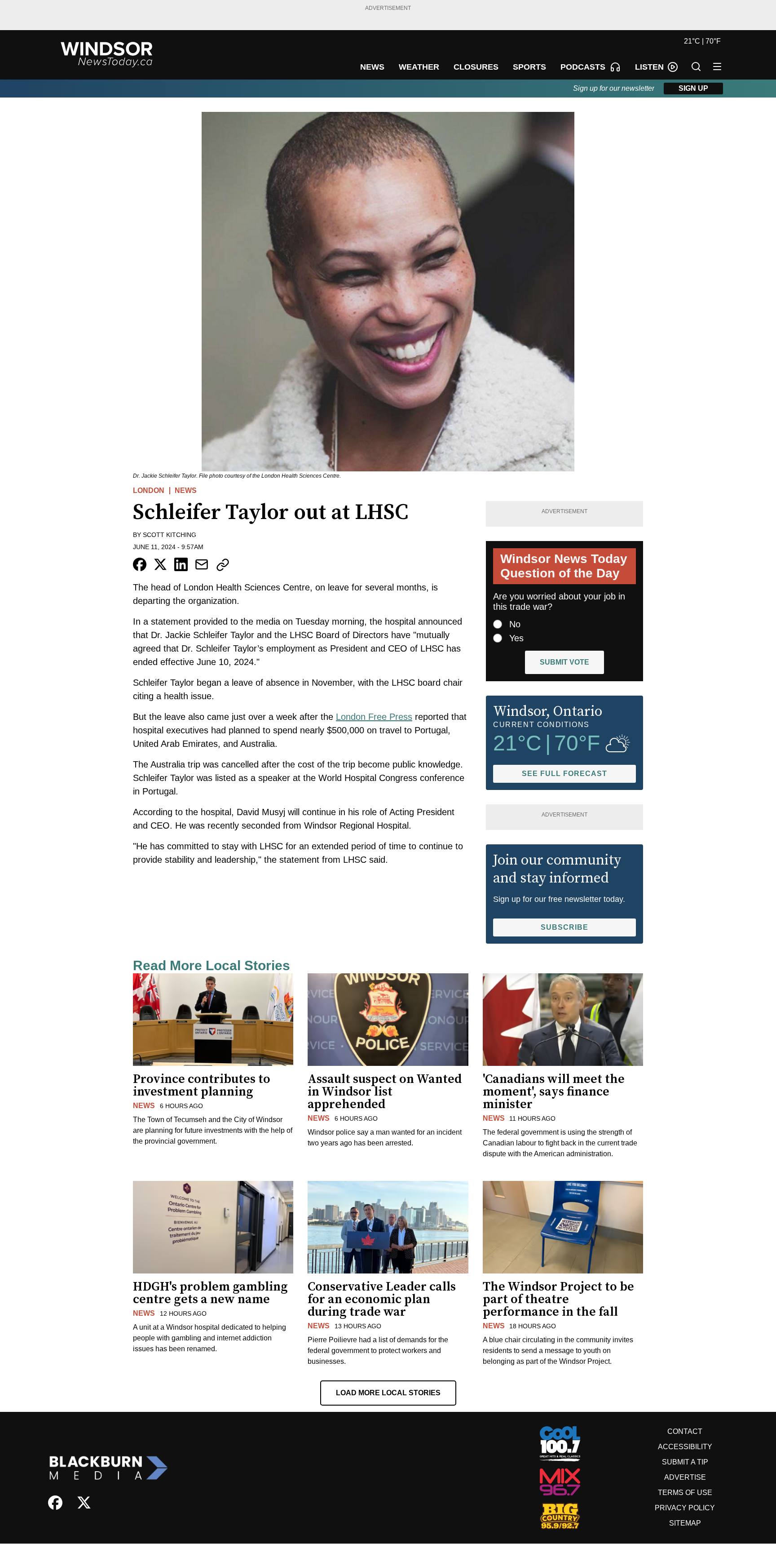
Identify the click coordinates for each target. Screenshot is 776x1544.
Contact (684, 1431)
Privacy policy (685, 1508)
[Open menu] (717, 66)
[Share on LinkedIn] (181, 564)
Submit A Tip (685, 1462)
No (514, 624)
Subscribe (564, 927)
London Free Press (374, 717)
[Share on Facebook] (139, 564)
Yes (516, 638)
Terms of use (685, 1492)
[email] (201, 564)
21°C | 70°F (702, 41)
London (148, 490)
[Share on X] (160, 564)
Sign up (693, 88)
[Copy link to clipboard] (223, 565)
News (186, 490)
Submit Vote (564, 662)
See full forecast (564, 773)
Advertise (685, 1477)
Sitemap (685, 1523)
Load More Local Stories (388, 1393)
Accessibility (685, 1447)
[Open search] (696, 66)
